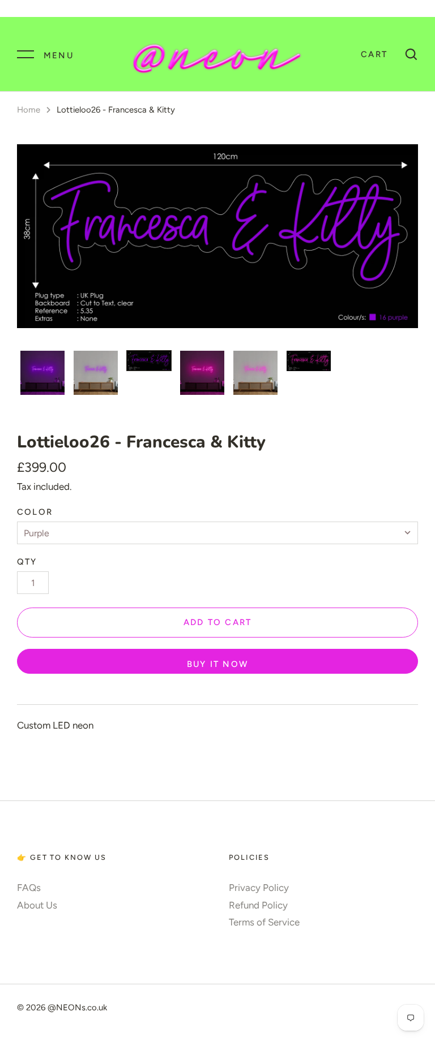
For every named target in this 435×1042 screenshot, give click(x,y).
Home (28, 110)
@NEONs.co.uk (77, 1007)
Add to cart (218, 622)
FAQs (29, 887)
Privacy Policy (259, 887)
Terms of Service (264, 922)
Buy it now (217, 664)
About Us (37, 905)
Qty (27, 562)
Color (35, 512)
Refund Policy (258, 905)
